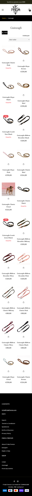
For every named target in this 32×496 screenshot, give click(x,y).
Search (4, 420)
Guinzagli (5, 465)
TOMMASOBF (25, 484)
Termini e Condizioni (8, 423)
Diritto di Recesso (8, 430)
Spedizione (5, 427)
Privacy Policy (6, 433)
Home (4, 18)
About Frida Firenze (8, 444)
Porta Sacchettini (7, 468)
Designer (5, 447)
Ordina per (26, 35)
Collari (4, 462)
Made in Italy (6, 451)
